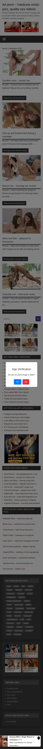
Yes (17, 382)
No (26, 382)
